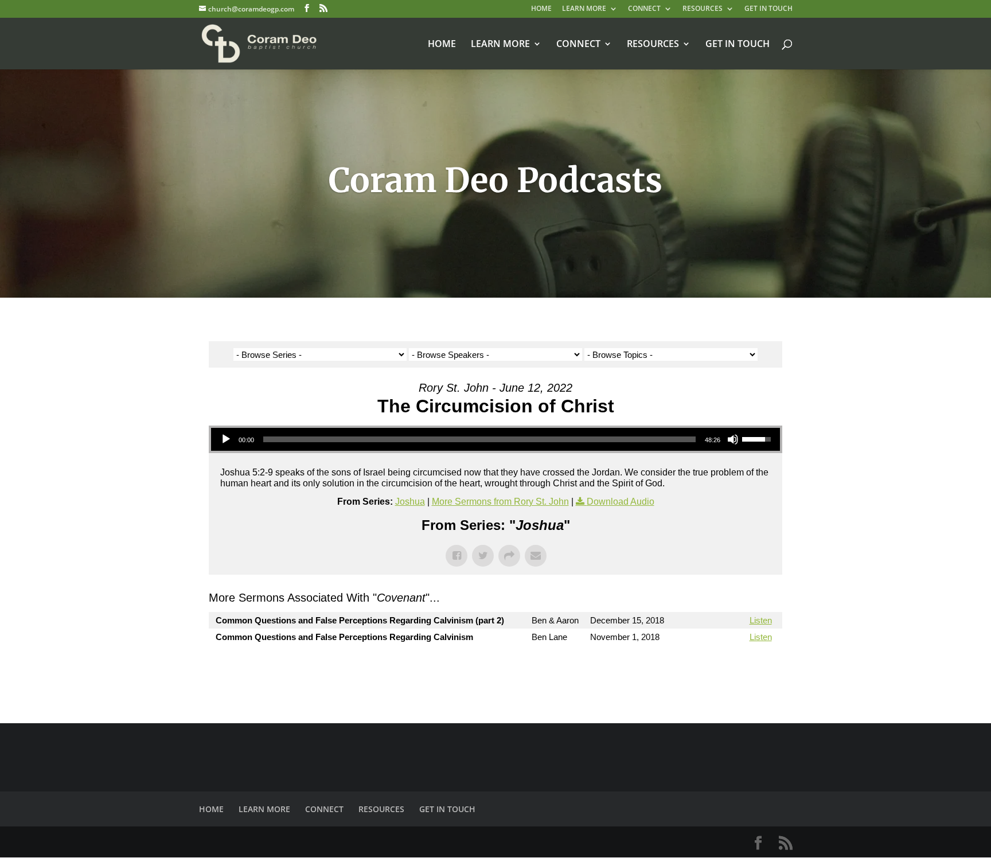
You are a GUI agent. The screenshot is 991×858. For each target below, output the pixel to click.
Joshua (410, 501)
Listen (761, 620)
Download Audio (620, 501)
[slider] (479, 439)
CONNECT (644, 9)
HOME (541, 9)
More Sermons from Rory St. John (500, 501)
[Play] (226, 439)
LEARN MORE (584, 9)
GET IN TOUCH (768, 9)
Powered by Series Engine (739, 668)
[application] (495, 439)
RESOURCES (702, 9)
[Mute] (733, 439)
